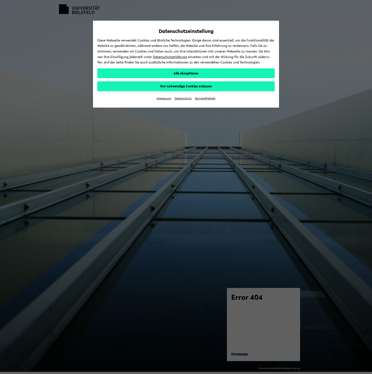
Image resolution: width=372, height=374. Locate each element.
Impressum (164, 98)
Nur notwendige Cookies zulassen (186, 86)
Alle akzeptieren (186, 73)
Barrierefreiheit (205, 98)
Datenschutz (183, 98)
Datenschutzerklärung (170, 56)
